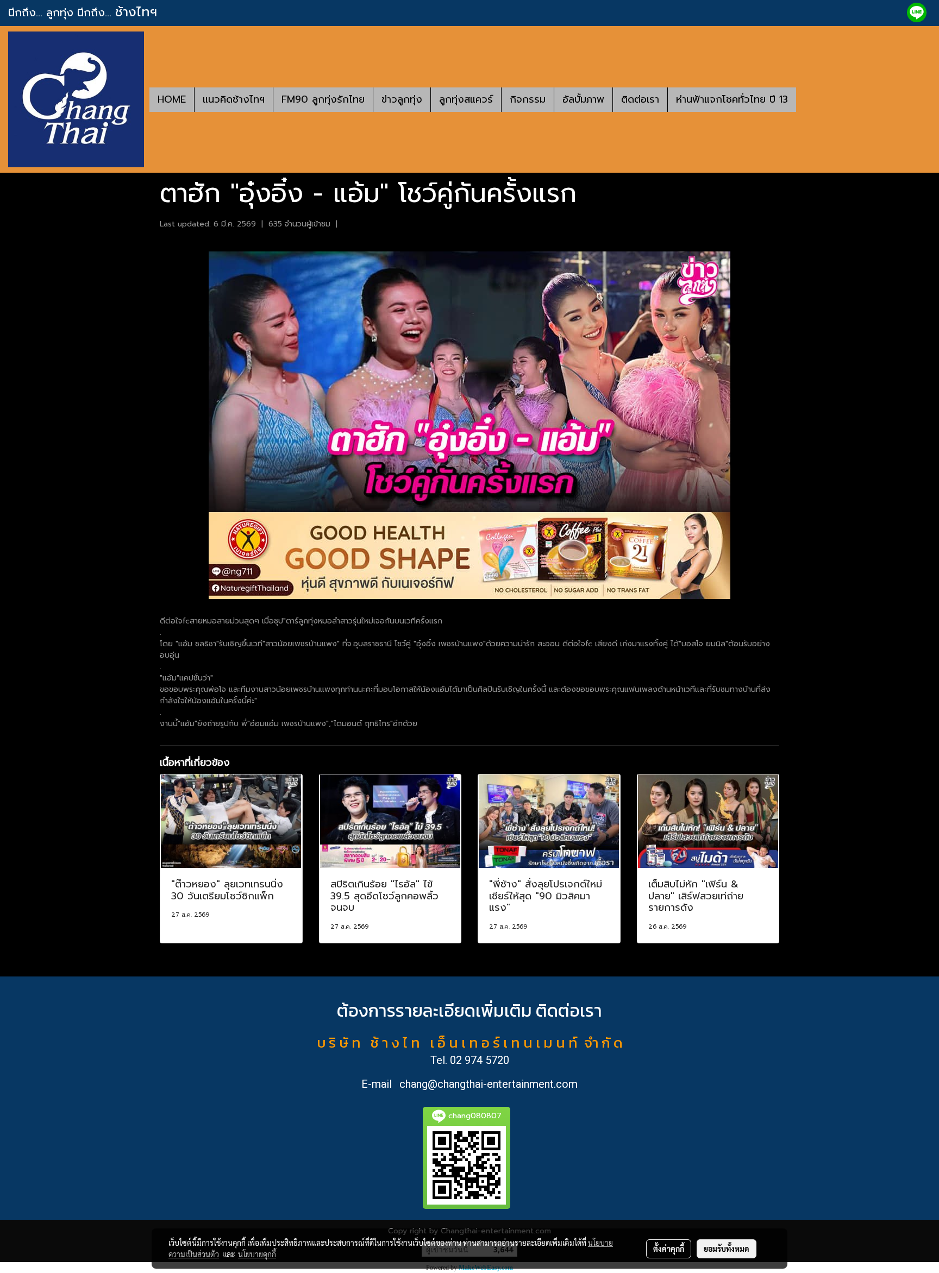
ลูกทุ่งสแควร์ (466, 99)
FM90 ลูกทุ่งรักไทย (323, 99)
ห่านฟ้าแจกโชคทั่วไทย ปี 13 (732, 99)
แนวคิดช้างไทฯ (234, 99)
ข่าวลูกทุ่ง (401, 99)
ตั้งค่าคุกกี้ (668, 1248)
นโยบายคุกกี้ (257, 1254)
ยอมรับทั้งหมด (726, 1248)
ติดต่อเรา (640, 99)
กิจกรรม (528, 99)
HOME (172, 99)
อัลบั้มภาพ (583, 99)
